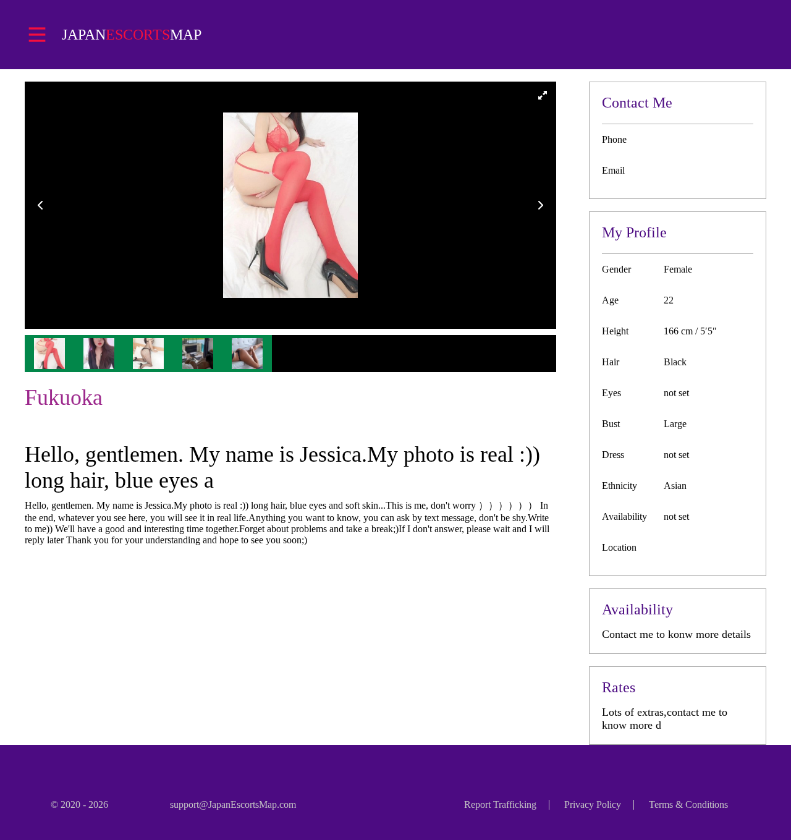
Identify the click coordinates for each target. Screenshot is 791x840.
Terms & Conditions (688, 804)
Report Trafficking (500, 804)
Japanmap (131, 35)
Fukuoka (64, 397)
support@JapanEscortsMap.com (233, 804)
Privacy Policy (592, 804)
